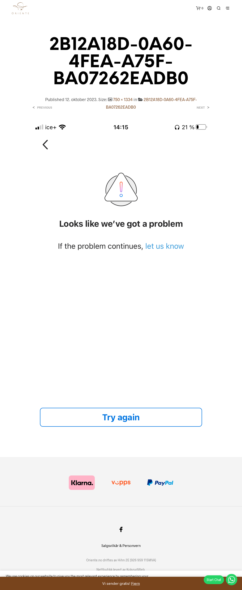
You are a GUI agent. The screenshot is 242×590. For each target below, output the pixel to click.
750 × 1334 (123, 99)
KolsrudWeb (135, 570)
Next (201, 107)
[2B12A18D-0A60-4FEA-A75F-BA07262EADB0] (121, 279)
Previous (44, 107)
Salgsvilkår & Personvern (121, 545)
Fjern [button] (135, 583)
